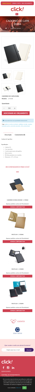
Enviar (29, 350)
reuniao (30, 124)
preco (8, 126)
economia (4, 126)
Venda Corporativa (17, 207)
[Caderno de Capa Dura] (17, 53)
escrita (11, 124)
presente (18, 126)
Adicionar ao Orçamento (16, 113)
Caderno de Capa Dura (15, 28)
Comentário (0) (20, 135)
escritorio (15, 124)
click (22, 126)
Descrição (8, 135)
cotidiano (21, 124)
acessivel (13, 126)
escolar (26, 124)
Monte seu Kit (7, 3)
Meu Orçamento (27, 3)
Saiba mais (18, 387)
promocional (27, 126)
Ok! (24, 387)
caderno (7, 124)
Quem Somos (5, 371)
